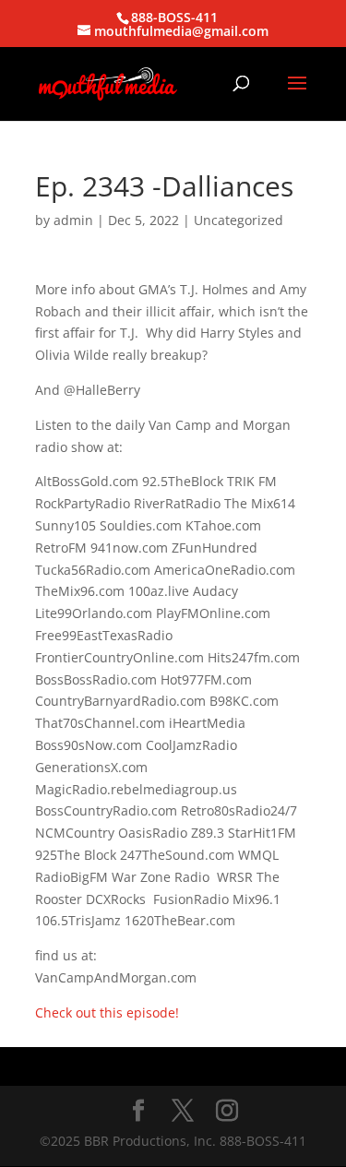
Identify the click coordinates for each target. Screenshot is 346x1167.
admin (73, 220)
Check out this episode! (107, 1012)
